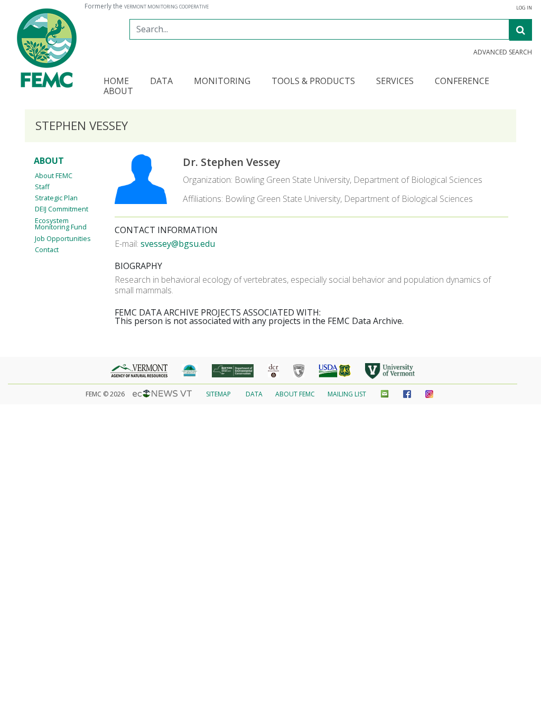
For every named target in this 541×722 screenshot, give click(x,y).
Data (254, 394)
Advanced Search (502, 52)
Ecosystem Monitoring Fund (61, 224)
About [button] (118, 92)
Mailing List (347, 394)
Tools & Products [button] (313, 82)
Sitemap (218, 394)
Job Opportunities (63, 238)
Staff (42, 186)
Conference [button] (462, 82)
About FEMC (53, 175)
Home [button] (116, 82)
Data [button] (161, 82)
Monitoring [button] (222, 82)
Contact (47, 249)
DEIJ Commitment (61, 209)
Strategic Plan (56, 197)
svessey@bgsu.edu (178, 243)
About (49, 160)
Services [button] (395, 82)
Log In (524, 8)
